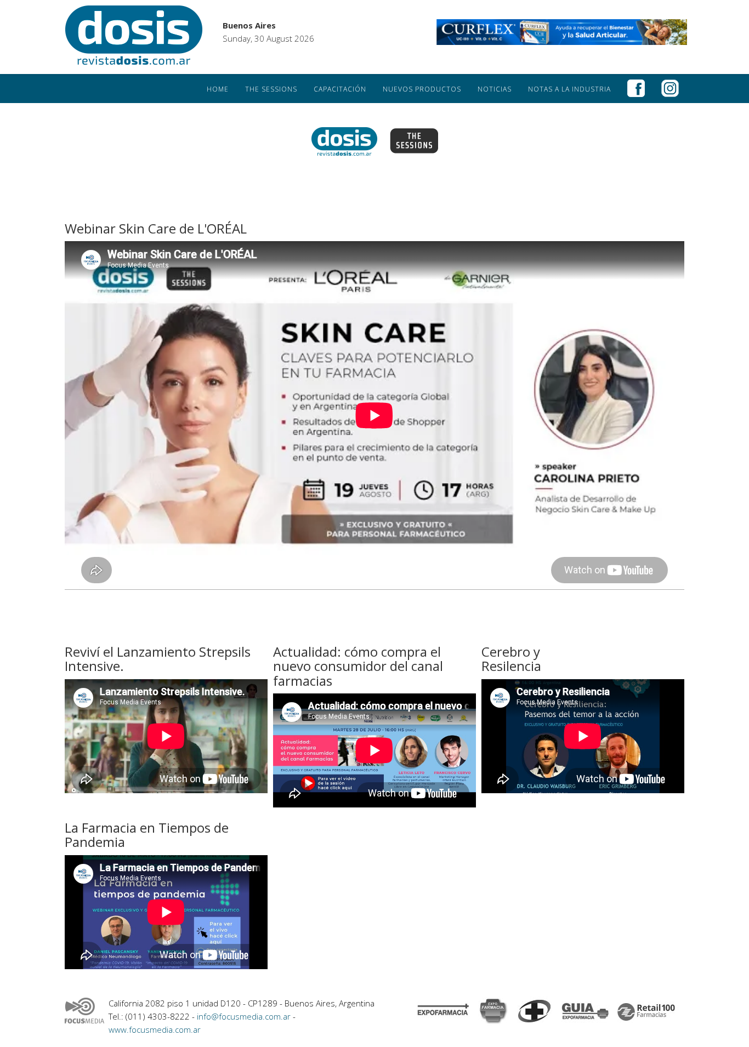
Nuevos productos (422, 89)
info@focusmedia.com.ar (245, 1016)
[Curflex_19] (562, 32)
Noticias (495, 89)
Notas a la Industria (569, 89)
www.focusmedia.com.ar (155, 1029)
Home (218, 89)
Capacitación (340, 89)
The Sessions (271, 89)
